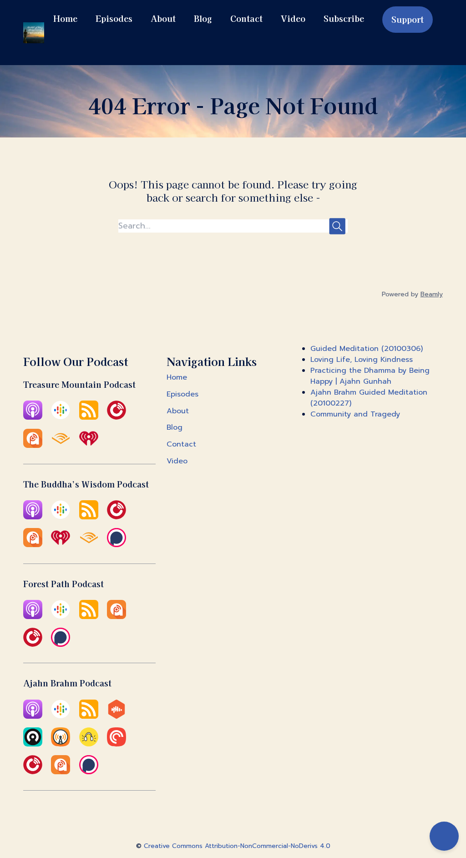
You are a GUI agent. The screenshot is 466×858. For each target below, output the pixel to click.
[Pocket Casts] (116, 744)
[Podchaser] (116, 544)
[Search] (61, 47)
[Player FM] (116, 417)
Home (65, 18)
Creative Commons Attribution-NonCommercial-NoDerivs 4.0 (237, 846)
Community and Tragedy (355, 414)
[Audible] (60, 445)
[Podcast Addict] (32, 445)
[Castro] (32, 744)
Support (407, 19)
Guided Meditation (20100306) (366, 348)
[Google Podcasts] (60, 417)
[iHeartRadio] (88, 445)
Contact (246, 18)
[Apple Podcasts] (32, 417)
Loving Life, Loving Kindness (361, 359)
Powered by (412, 294)
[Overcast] (60, 744)
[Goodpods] (88, 744)
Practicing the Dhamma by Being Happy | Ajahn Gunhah (370, 376)
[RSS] (88, 417)
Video (293, 18)
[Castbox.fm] (116, 716)
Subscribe (344, 18)
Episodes (114, 18)
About (163, 18)
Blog (203, 18)
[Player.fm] (32, 644)
